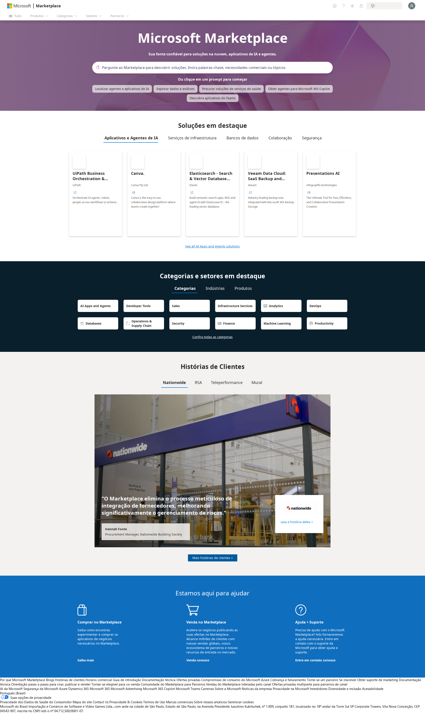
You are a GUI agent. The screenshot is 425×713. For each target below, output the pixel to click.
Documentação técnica (159, 680)
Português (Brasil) (13, 693)
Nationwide (174, 382)
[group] (75, 192)
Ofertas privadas (188, 680)
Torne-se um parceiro (322, 680)
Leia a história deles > (297, 522)
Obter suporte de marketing (377, 680)
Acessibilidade (372, 688)
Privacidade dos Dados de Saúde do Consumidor (36, 702)
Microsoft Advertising (126, 688)
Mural (256, 382)
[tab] (131, 138)
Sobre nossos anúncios (210, 702)
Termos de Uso (154, 702)
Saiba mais (85, 660)
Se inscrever (347, 680)
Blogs (50, 680)
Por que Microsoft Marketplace (22, 680)
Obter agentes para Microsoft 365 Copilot (299, 89)
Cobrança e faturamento (288, 680)
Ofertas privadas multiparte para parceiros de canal (309, 684)
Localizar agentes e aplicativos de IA (122, 89)
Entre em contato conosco (315, 660)
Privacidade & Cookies (125, 702)
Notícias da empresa (257, 688)
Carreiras (207, 688)
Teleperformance (227, 382)
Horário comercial (98, 680)
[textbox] (214, 67)
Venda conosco (197, 660)
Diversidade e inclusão (344, 688)
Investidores (318, 688)
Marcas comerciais (179, 702)
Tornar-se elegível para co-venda (115, 684)
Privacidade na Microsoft (291, 688)
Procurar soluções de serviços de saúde (231, 89)
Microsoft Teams (188, 688)
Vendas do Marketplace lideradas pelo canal (238, 684)
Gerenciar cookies (241, 702)
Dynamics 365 (78, 688)
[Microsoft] (19, 5)
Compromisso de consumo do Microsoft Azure (235, 680)
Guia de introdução (127, 680)
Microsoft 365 (100, 688)
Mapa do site (82, 702)
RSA (198, 382)
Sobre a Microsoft (228, 688)
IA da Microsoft (11, 688)
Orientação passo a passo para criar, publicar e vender (51, 684)
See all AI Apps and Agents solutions (212, 246)
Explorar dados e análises (175, 89)
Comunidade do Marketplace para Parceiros (173, 684)
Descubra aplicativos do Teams (213, 98)
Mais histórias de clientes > (212, 558)
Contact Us (100, 702)
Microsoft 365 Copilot (159, 688)
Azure (63, 688)
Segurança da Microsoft (40, 688)
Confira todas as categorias (212, 337)
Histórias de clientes (70, 680)
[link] (95, 194)
